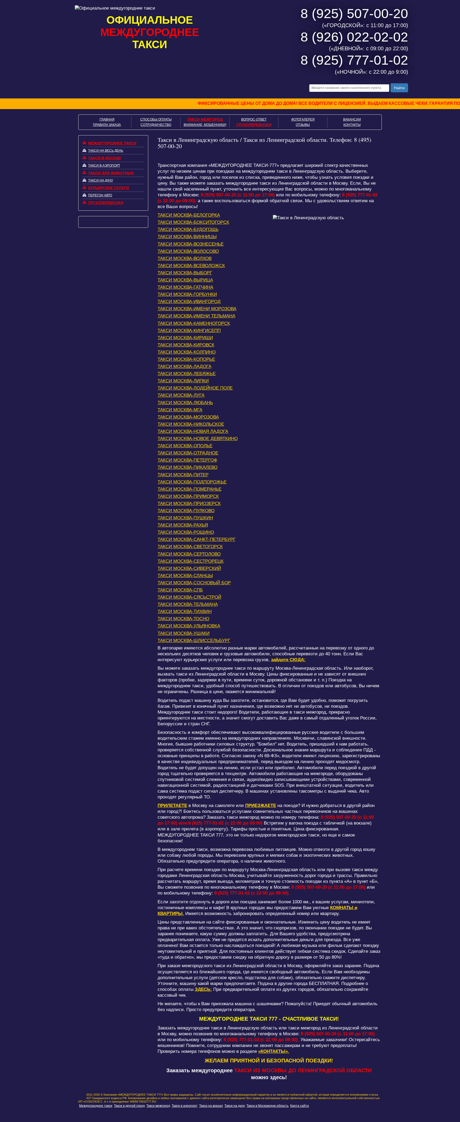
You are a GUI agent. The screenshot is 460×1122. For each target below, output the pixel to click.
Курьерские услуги (108, 188)
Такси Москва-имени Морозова (197, 308)
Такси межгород (205, 119)
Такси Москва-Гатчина (185, 287)
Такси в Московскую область (268, 1106)
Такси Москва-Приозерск (189, 503)
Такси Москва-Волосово (188, 251)
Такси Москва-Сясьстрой (189, 597)
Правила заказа (107, 125)
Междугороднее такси (112, 143)
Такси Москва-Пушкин (185, 517)
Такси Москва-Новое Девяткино (198, 438)
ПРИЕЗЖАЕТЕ (260, 805)
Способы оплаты (156, 119)
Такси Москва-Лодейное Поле (195, 388)
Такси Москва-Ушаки (184, 633)
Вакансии (352, 119)
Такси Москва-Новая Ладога (193, 431)
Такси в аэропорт (104, 165)
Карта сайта (299, 1106)
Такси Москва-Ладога (184, 366)
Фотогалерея (303, 119)
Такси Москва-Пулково (186, 510)
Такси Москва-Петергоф (187, 460)
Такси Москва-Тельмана (188, 604)
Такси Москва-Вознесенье (191, 244)
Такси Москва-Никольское (191, 424)
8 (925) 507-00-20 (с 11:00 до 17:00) (238, 194)
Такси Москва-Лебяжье (187, 373)
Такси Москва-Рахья (183, 525)
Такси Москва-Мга (180, 409)
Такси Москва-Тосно (183, 618)
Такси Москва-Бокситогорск (193, 222)
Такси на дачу (100, 180)
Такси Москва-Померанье (189, 489)
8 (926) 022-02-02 (354, 37)
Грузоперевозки (254, 125)
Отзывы (303, 125)
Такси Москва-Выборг (185, 272)
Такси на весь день (105, 150)
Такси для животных (111, 173)
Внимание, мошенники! (205, 125)
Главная (107, 119)
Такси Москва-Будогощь (188, 229)
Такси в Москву (104, 158)
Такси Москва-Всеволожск (191, 265)
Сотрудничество (156, 125)
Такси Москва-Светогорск (190, 546)
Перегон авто (100, 195)
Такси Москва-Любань (185, 402)
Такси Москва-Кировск (186, 344)
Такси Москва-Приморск (188, 496)
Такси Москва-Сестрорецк (191, 561)
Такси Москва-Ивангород (189, 301)
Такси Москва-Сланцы (185, 575)
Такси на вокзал (211, 1106)
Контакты (352, 125)
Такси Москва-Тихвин (185, 611)
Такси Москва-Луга (181, 395)
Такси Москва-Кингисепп (189, 330)
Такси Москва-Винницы (187, 236)
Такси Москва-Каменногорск (194, 323)
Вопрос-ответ (253, 119)
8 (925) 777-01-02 (354, 60)
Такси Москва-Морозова (188, 417)
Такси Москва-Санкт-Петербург (197, 539)
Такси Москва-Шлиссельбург (194, 640)
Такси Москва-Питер (183, 474)
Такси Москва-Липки (183, 380)
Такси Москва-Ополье (185, 445)
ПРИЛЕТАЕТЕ (172, 805)
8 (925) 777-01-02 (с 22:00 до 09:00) (225, 823)
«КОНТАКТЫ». (273, 1051)
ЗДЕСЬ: (203, 989)
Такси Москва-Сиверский (189, 568)
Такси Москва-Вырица (185, 280)
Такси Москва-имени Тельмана (196, 315)
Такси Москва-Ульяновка (189, 625)
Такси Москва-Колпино (187, 352)
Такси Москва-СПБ (180, 590)
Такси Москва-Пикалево (187, 467)
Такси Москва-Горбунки (187, 294)
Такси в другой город (129, 1106)
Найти (399, 88)
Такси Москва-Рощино (186, 532)
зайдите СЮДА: (288, 659)
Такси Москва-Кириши (185, 337)
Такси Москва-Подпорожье (192, 482)
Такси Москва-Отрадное (188, 453)
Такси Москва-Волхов (185, 258)
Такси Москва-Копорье (186, 359)
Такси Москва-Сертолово (189, 554)
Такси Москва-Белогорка (189, 215)
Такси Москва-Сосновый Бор (194, 582)
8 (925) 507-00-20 (354, 13)
